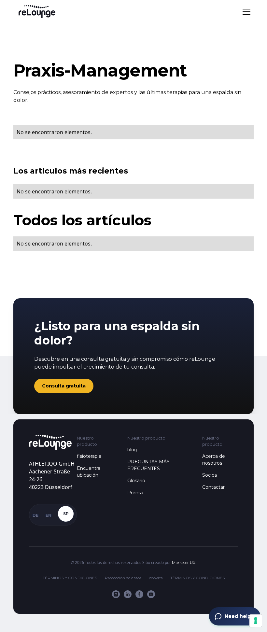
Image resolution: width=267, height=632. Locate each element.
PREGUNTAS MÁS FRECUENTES (148, 465)
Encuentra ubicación (88, 471)
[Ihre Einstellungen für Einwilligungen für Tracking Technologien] (255, 620)
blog (132, 450)
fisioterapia (89, 456)
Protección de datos (123, 578)
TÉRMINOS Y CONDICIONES (70, 578)
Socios (209, 475)
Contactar (213, 487)
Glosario (136, 481)
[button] (245, 12)
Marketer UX (183, 562)
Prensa (135, 493)
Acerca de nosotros (213, 459)
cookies (155, 578)
